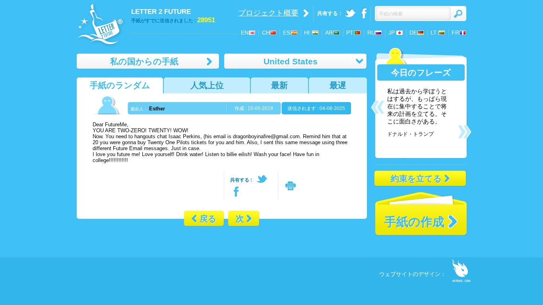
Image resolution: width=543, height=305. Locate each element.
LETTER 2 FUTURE (161, 11)
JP (391, 32)
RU (371, 32)
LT (434, 32)
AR (329, 32)
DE (413, 32)
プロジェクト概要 (268, 13)
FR (455, 32)
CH (266, 32)
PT (349, 32)
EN (244, 32)
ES (286, 32)
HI (307, 32)
